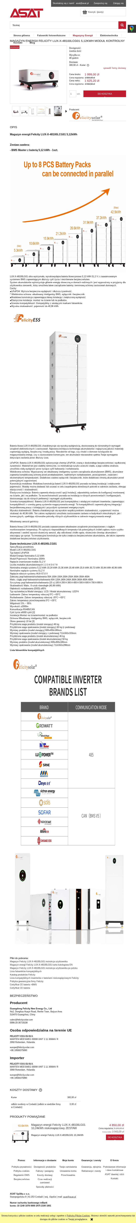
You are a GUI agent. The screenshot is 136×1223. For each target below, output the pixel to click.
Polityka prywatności (22, 1167)
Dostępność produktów (45, 1167)
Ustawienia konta (68, 1171)
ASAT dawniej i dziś (114, 1174)
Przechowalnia (68, 1175)
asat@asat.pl (82, 3)
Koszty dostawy (45, 1175)
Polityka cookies (22, 1171)
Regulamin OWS (22, 1175)
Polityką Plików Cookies (78, 1215)
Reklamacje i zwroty (91, 1171)
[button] (66, 111)
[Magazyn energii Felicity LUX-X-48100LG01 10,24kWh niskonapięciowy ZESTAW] (20, 1134)
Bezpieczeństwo (22, 1179)
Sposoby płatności (45, 1187)
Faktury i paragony (45, 1171)
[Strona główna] (26, 12)
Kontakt (114, 1178)
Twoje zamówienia (68, 1167)
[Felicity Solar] (86, 116)
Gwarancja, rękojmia (91, 1167)
